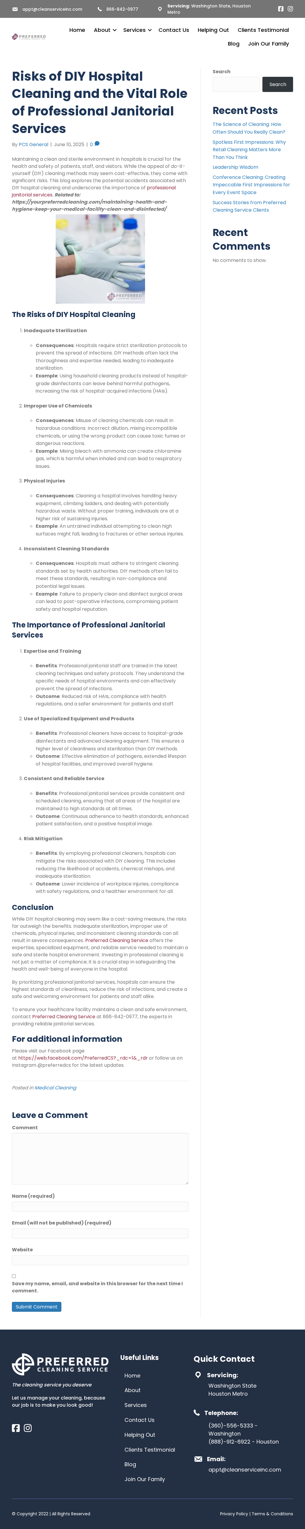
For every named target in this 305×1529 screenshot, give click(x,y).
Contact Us (173, 30)
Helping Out (213, 30)
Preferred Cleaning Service (116, 940)
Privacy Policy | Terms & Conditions (256, 1514)
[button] (115, 30)
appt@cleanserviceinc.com (52, 9)
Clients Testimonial (263, 30)
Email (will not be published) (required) (61, 1222)
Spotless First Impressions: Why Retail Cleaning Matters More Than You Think (249, 150)
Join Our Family (268, 43)
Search (222, 71)
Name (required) (33, 1196)
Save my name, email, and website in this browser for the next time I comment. (97, 1287)
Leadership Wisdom (235, 167)
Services (134, 30)
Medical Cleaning (55, 1087)
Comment (25, 1127)
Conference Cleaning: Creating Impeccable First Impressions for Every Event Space (251, 185)
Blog (233, 43)
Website (22, 1249)
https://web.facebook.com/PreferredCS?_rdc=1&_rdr (83, 1058)
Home (77, 30)
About (102, 30)
